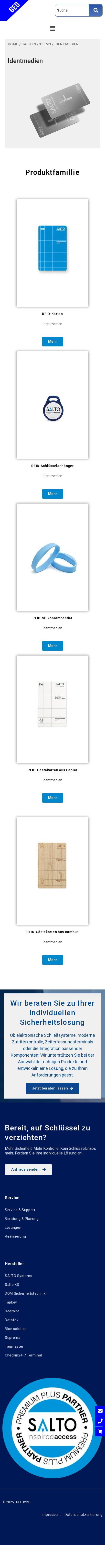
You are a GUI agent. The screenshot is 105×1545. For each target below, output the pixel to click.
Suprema (13, 1338)
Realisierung (15, 1236)
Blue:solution (16, 1329)
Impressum (51, 1515)
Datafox (12, 1320)
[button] (52, 28)
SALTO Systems (18, 1276)
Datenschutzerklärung (84, 1515)
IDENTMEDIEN (66, 44)
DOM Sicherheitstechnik (25, 1293)
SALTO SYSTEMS (36, 44)
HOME (13, 44)
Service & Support (20, 1210)
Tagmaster (14, 1346)
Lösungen (13, 1227)
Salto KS (12, 1285)
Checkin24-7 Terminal (23, 1355)
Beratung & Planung (22, 1219)
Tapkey (11, 1302)
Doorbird (12, 1311)
